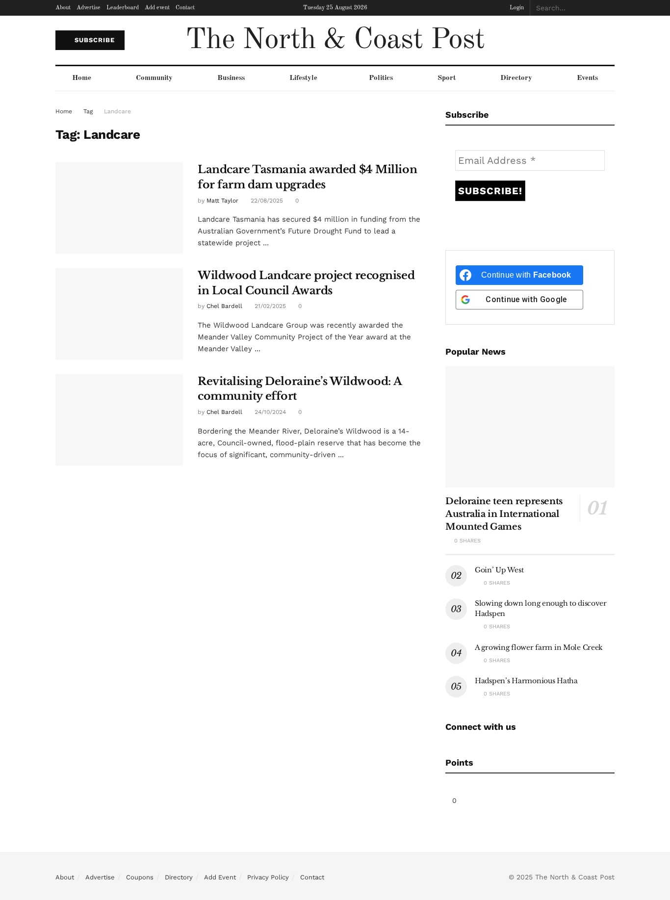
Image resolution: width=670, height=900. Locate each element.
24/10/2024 (269, 412)
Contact (185, 8)
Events (587, 78)
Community (154, 78)
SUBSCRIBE (93, 40)
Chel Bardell (224, 306)
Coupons (140, 877)
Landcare (117, 111)
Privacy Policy (268, 877)
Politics (381, 78)
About (63, 8)
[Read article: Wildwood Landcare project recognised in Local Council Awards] (119, 314)
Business (231, 78)
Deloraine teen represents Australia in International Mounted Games (504, 514)
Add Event (220, 877)
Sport (447, 78)
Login (516, 8)
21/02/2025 (269, 306)
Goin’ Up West (499, 570)
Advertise (89, 8)
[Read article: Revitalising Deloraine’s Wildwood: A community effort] (119, 419)
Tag (88, 111)
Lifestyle (303, 78)
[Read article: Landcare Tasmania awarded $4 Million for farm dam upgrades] (119, 208)
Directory (516, 78)
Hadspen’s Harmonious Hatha (526, 680)
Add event (157, 8)
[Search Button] (609, 8)
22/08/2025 (266, 200)
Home (81, 78)
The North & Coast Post (335, 40)
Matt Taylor (222, 200)
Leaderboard (122, 8)
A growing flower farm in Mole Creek (539, 647)
